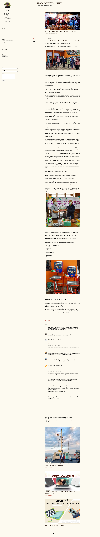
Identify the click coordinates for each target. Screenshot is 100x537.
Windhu (49, 377)
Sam (49, 395)
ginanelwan (50, 351)
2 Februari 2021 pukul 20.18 (57, 339)
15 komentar (50, 495)
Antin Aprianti (50, 384)
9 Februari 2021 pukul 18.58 (54, 395)
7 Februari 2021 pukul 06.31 (60, 365)
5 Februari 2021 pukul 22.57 (56, 358)
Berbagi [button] (34, 38)
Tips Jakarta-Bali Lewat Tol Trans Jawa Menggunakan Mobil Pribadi (58, 464)
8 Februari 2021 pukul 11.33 (57, 384)
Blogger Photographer (49, 3)
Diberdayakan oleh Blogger (58, 533)
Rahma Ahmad (50, 325)
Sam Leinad (50, 339)
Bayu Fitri (49, 358)
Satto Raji (7, 10)
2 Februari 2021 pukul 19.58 (55, 333)
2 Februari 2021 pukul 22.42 (56, 345)
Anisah (49, 333)
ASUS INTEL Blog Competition (54, 525)
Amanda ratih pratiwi (51, 365)
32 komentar (50, 527)
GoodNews (35, 42)
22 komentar (50, 467)
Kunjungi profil (7, 23)
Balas (49, 337)
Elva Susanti (50, 371)
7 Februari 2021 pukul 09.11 (57, 371)
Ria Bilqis (49, 345)
